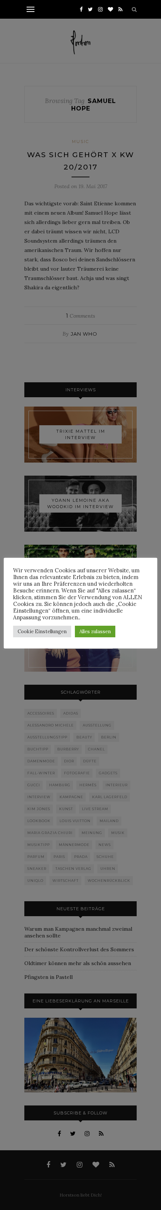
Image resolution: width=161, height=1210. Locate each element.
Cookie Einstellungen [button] (42, 631)
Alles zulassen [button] (95, 631)
